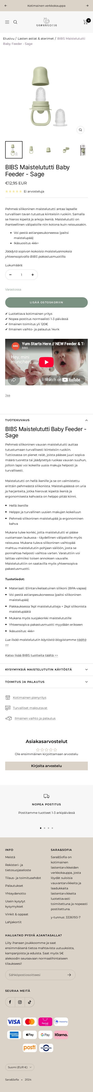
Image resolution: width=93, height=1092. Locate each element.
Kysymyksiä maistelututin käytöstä (38, 669)
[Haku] (15, 22)
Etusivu (8, 38)
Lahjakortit (13, 922)
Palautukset (14, 886)
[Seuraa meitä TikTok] (29, 1002)
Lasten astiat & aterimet (36, 38)
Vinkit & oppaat (16, 914)
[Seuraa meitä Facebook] (10, 1002)
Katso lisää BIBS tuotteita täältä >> (31, 655)
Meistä (10, 857)
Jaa (7, 395)
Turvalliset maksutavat (30, 708)
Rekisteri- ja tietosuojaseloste (18, 867)
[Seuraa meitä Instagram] (20, 1002)
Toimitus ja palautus (25, 681)
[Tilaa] (69, 974)
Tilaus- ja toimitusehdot (23, 878)
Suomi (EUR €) (17, 1067)
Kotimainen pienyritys (29, 697)
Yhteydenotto (15, 893)
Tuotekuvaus (17, 420)
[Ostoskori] (85, 22)
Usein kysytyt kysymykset (15, 903)
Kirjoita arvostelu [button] (46, 766)
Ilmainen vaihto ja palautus (35, 718)
